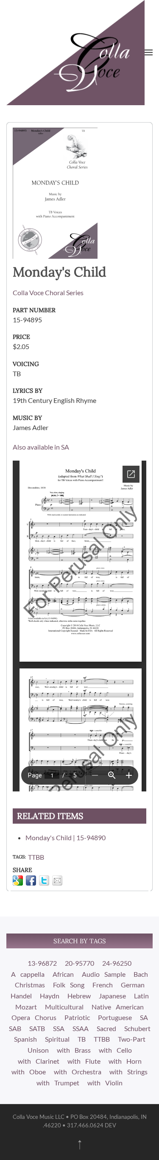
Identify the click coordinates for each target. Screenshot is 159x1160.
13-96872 (42, 963)
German (133, 985)
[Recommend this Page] (57, 880)
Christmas (30, 985)
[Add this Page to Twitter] (44, 880)
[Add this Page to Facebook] (31, 880)
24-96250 (116, 963)
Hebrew (79, 996)
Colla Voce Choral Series (48, 292)
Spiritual (57, 1039)
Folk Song (68, 985)
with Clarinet (38, 1061)
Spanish (25, 1039)
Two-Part (131, 1039)
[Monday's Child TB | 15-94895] (55, 192)
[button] (149, 52)
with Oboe (28, 1072)
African (63, 974)
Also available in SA (41, 447)
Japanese (112, 996)
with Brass (74, 1050)
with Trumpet (57, 1083)
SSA (58, 1028)
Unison (38, 1050)
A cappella (28, 974)
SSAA (81, 1028)
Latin (141, 996)
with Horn (125, 1061)
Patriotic (77, 1017)
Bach (141, 974)
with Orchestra (77, 1072)
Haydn (49, 996)
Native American (118, 1007)
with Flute (83, 1061)
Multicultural (64, 1007)
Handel (21, 996)
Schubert (137, 1028)
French (102, 985)
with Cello (115, 1050)
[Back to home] (75, 52)
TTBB (36, 857)
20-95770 (79, 963)
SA (144, 1017)
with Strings (128, 1072)
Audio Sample (104, 974)
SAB (15, 1028)
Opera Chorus (33, 1017)
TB (82, 1039)
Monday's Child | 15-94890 (65, 837)
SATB (37, 1028)
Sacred (106, 1028)
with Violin (105, 1083)
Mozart (26, 1007)
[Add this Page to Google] (18, 880)
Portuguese (115, 1017)
